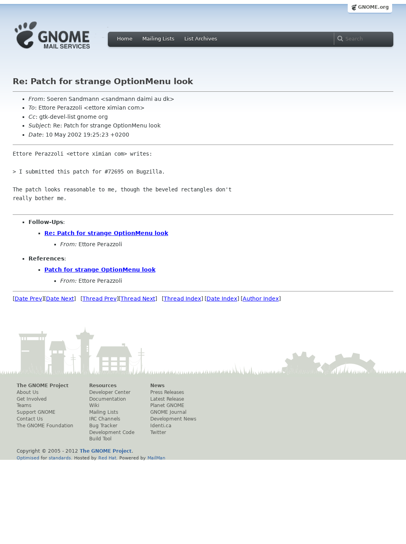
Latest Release (167, 399)
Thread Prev (99, 298)
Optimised (28, 457)
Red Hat (107, 457)
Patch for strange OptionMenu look (99, 269)
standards (60, 457)
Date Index (222, 298)
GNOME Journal (168, 412)
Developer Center (109, 392)
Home (124, 39)
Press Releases (167, 392)
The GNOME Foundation (45, 425)
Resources (103, 385)
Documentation (107, 399)
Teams (24, 405)
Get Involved (32, 399)
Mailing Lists (158, 39)
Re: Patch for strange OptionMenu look (106, 233)
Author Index (261, 298)
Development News (173, 419)
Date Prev (28, 298)
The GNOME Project (43, 385)
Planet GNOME (167, 405)
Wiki (94, 405)
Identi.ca (160, 425)
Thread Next (138, 298)
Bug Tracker (103, 425)
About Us (27, 392)
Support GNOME (36, 412)
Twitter (158, 432)
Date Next (60, 298)
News (157, 385)
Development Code (111, 432)
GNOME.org (373, 7)
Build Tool (100, 439)
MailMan (156, 457)
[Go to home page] (64, 50)
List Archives (200, 39)
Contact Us (30, 419)
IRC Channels (104, 419)
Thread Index (182, 298)
